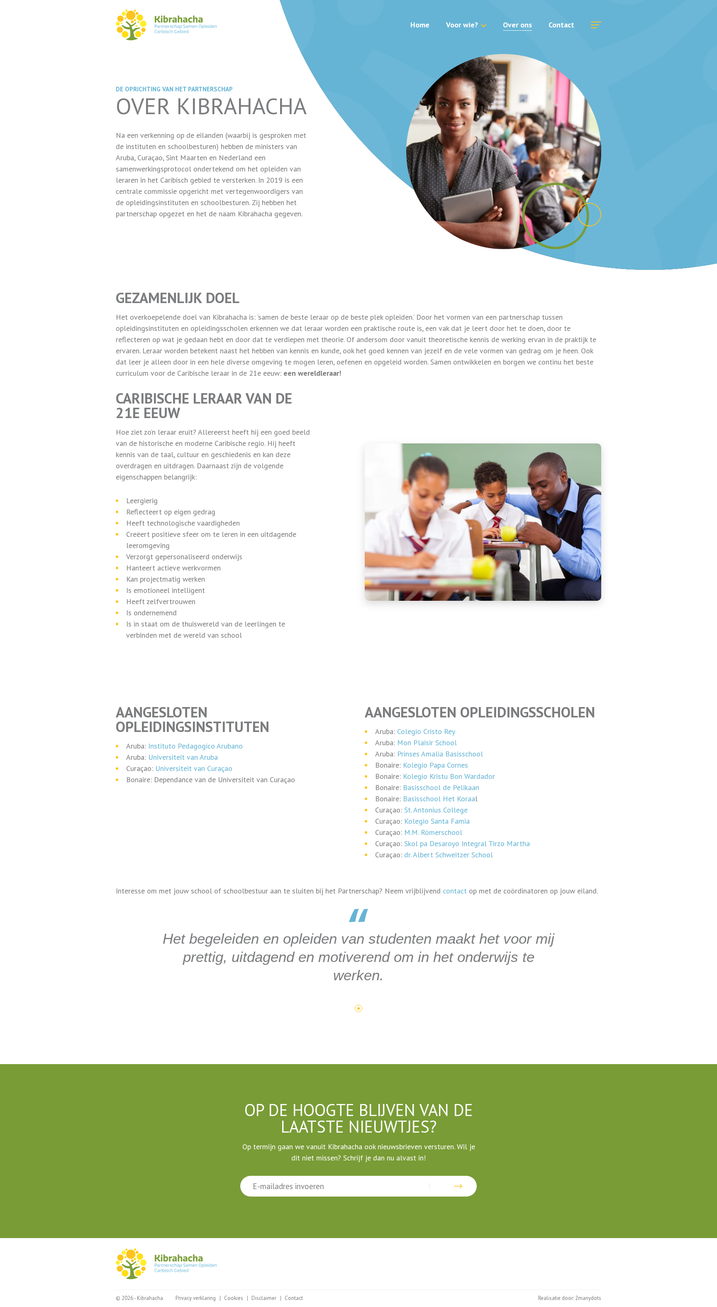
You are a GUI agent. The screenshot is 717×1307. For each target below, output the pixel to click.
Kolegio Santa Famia (437, 821)
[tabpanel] (358, 946)
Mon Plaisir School (427, 742)
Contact (561, 24)
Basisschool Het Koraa (439, 798)
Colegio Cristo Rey (426, 731)
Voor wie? (462, 24)
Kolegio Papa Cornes (435, 765)
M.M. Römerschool (433, 832)
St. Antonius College (436, 810)
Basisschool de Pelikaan (441, 787)
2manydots (588, 1298)
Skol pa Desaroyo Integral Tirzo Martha (467, 843)
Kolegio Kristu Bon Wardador (449, 776)
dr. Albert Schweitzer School (449, 854)
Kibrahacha (166, 25)
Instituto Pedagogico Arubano (195, 746)
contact (455, 891)
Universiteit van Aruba (183, 757)
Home (419, 24)
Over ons (517, 24)
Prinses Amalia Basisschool (440, 754)
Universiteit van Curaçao (193, 768)
